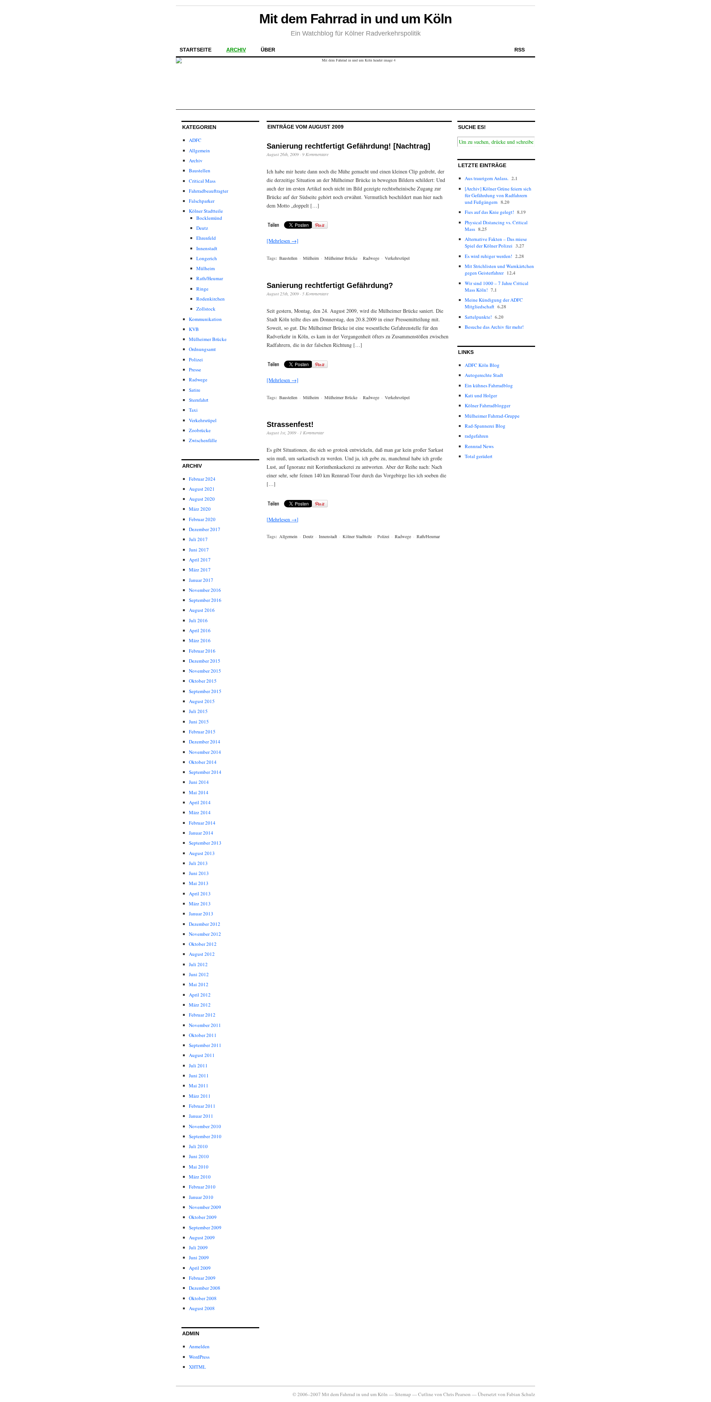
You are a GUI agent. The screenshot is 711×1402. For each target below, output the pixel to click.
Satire (194, 390)
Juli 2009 (198, 1247)
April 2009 (200, 1268)
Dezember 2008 (204, 1288)
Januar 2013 (201, 913)
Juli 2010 (198, 1146)
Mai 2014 (198, 792)
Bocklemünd (209, 218)
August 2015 (202, 701)
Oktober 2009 (203, 1217)
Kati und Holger (481, 395)
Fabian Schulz (521, 1394)
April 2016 (200, 630)
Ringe (202, 288)
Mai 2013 (198, 883)
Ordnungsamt (202, 349)
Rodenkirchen (210, 298)
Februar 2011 (202, 1106)
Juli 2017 (198, 539)
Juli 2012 (198, 964)
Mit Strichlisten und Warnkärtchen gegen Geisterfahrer (499, 269)
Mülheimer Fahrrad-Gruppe (492, 415)
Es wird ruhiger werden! (488, 256)
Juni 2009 (199, 1257)
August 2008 (202, 1308)
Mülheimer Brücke (208, 339)
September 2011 (205, 1045)
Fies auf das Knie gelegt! (489, 212)
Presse (195, 369)
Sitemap (403, 1394)
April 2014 (200, 802)
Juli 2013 (198, 863)
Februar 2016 (202, 650)
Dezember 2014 (204, 741)
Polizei (196, 359)
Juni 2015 (199, 721)
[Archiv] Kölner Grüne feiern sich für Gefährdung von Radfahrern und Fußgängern (498, 195)
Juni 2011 (199, 1075)
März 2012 (200, 1004)
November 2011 (205, 1025)
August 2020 (202, 498)
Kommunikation (205, 319)
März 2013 (200, 903)
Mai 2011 (198, 1085)
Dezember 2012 (204, 924)
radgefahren (476, 435)
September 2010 (205, 1136)
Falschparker (201, 201)
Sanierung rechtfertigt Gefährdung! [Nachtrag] (348, 146)
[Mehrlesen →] (282, 240)
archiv (236, 50)
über (268, 50)
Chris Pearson (457, 1394)
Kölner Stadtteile (206, 211)
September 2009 (205, 1227)
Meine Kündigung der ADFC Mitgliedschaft (494, 303)
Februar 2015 (202, 731)
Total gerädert (479, 456)
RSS (519, 50)
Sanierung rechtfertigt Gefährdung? (330, 285)
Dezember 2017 (204, 529)
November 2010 (205, 1126)
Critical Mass (202, 181)
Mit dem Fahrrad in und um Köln (355, 18)
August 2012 (202, 954)
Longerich (206, 258)
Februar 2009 (202, 1278)
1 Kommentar (312, 432)
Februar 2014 (202, 822)
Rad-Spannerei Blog (485, 425)
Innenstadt (206, 248)
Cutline (425, 1394)
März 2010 (200, 1176)
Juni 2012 (199, 974)
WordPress (199, 1356)
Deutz (202, 228)
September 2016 (205, 600)
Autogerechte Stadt (484, 375)
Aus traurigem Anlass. (486, 178)
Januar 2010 (201, 1197)
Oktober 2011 (203, 1035)
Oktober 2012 (203, 944)
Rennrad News (479, 446)
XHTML (197, 1366)
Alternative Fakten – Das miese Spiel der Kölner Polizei (496, 242)
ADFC (195, 140)
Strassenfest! (290, 424)
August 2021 (202, 488)
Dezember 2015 (204, 660)
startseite (195, 50)
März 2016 (200, 640)
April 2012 (200, 994)
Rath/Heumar (209, 278)
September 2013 (205, 842)
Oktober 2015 (203, 680)
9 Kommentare (315, 154)
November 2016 (205, 590)
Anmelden (199, 1346)
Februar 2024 (202, 478)
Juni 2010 (199, 1156)
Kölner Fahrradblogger (487, 405)
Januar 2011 (201, 1116)
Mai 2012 (198, 984)
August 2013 (202, 853)
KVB (194, 329)
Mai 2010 (198, 1166)
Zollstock (206, 308)
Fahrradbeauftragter (208, 191)
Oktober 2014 (203, 762)
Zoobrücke (200, 430)
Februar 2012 (202, 1014)
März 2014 (200, 812)
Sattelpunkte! (478, 317)
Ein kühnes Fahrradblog (489, 385)
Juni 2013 (199, 873)
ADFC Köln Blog (482, 365)
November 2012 (205, 934)
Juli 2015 (198, 711)
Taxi (193, 410)
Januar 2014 (201, 832)
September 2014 (205, 772)
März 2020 (200, 509)
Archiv (196, 160)
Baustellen (199, 170)
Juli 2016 (198, 620)
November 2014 (205, 752)
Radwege (198, 379)
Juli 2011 (198, 1065)
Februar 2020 (202, 519)
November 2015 (205, 670)
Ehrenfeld (206, 238)
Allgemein (199, 150)
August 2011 (202, 1055)
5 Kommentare (315, 293)
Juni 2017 (199, 549)
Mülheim (205, 268)
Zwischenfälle (203, 440)
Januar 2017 (201, 580)
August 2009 (202, 1237)
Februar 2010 (202, 1186)
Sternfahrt (198, 400)
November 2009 (205, 1207)
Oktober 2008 (203, 1298)
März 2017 (200, 569)
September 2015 (205, 691)
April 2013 (200, 893)
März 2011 (200, 1096)
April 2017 (200, 559)
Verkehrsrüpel (203, 420)
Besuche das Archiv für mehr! (494, 327)
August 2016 (202, 610)
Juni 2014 (199, 782)
